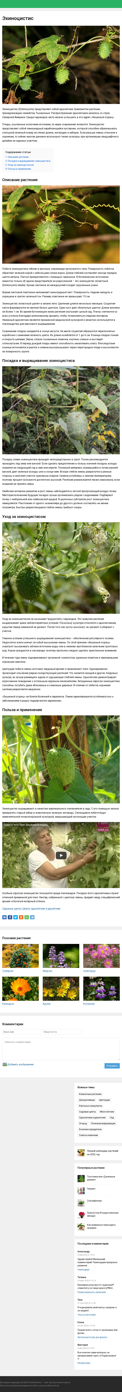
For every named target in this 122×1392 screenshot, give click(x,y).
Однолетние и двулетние (92, 1117)
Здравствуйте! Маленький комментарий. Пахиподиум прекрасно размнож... (97, 1262)
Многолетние (107, 1111)
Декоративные (87, 1100)
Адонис (47, 1003)
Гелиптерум (89, 971)
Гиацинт (91, 1188)
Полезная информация (103, 1123)
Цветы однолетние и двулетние (41, 908)
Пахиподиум (83, 1269)
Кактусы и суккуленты (90, 1106)
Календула (8, 1003)
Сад (112, 1117)
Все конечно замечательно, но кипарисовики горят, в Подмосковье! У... (97, 1355)
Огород (83, 1123)
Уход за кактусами (87, 1314)
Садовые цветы (12, 908)
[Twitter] (15, 917)
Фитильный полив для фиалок (92, 1337)
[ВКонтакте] (4, 917)
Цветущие (104, 1100)
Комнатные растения (90, 1094)
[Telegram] (32, 917)
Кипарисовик (84, 1363)
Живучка (47, 971)
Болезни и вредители (90, 1129)
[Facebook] (10, 917)
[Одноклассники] (21, 917)
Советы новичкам (88, 1135)
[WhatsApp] (26, 917)
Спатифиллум (94, 1200)
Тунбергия (7, 971)
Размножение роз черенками (92, 1292)
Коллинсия (89, 1003)
